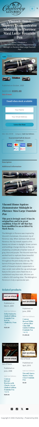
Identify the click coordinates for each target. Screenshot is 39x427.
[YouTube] (27, 409)
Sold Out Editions (28, 134)
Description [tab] (7, 162)
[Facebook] (17, 409)
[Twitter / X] (22, 409)
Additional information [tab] (11, 166)
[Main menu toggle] (32, 8)
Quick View (10, 298)
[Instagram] (12, 409)
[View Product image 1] (6, 79)
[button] (33, 61)
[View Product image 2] (16, 78)
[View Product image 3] (26, 79)
